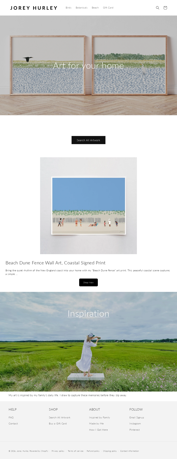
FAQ (11, 417)
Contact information (129, 451)
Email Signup (136, 417)
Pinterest (134, 429)
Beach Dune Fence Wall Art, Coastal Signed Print (55, 262)
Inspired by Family (99, 417)
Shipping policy (110, 451)
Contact (13, 423)
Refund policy (93, 451)
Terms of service (75, 451)
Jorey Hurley (23, 451)
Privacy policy (58, 451)
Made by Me (96, 423)
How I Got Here (98, 429)
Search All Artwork (88, 140)
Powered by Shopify (39, 451)
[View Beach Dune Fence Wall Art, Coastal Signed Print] (88, 206)
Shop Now (88, 282)
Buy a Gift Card (58, 423)
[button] (157, 8)
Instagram (135, 423)
